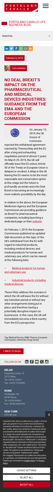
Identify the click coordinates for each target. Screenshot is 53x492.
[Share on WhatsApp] (21, 48)
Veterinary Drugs (25, 340)
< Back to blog (12, 351)
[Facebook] (32, 362)
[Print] (30, 48)
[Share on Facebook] (16, 48)
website (37, 221)
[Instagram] (47, 362)
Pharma (33, 337)
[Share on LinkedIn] (6, 48)
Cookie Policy (29, 461)
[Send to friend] (25, 48)
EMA (27, 337)
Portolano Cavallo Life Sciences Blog (27, 23)
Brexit (36, 340)
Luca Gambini (15, 68)
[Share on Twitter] (11, 48)
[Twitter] (42, 362)
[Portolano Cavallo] (23, 7)
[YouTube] (37, 362)
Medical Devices (16, 337)
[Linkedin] (27, 362)
